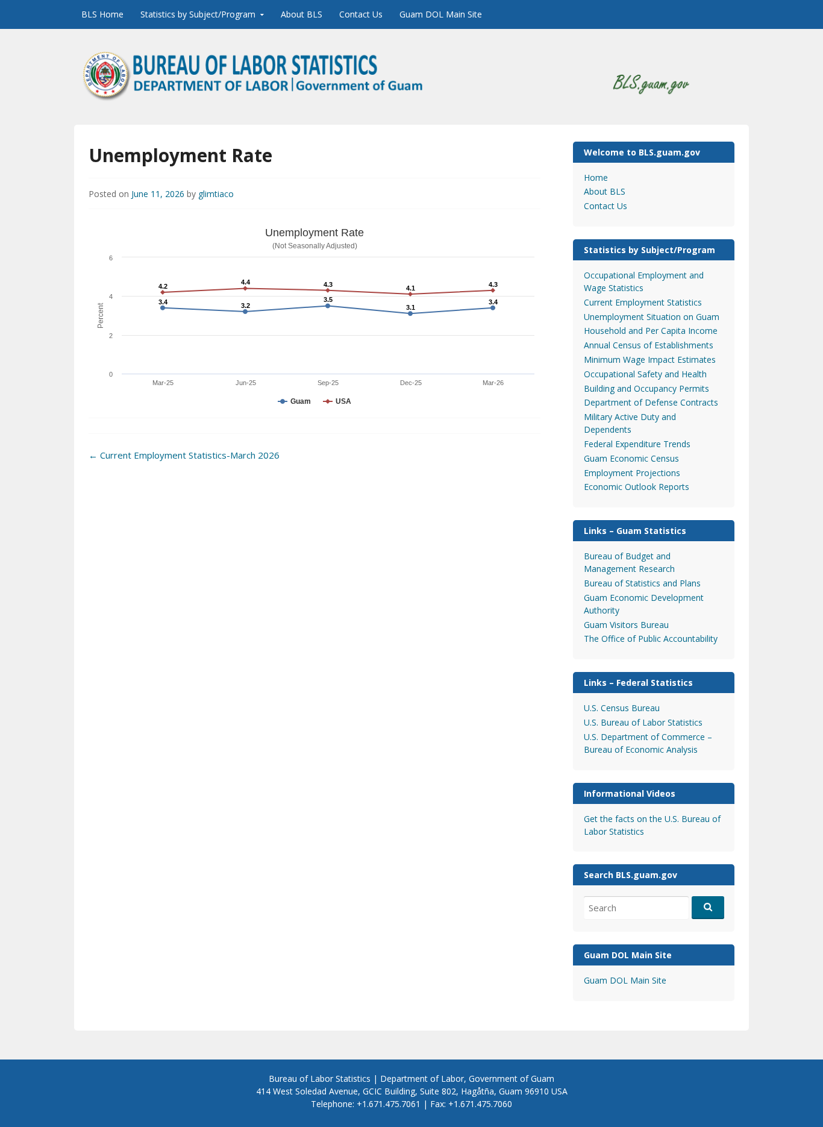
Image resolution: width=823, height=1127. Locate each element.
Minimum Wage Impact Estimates (650, 359)
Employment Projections (632, 473)
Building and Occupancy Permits (646, 388)
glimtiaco (216, 193)
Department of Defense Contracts (651, 402)
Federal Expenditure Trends (637, 444)
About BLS (301, 14)
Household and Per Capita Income (651, 330)
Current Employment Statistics (643, 302)
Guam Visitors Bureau (626, 624)
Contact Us (361, 14)
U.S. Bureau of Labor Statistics (643, 722)
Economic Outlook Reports (636, 486)
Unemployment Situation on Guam (651, 316)
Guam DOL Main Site (440, 14)
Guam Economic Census (631, 458)
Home (596, 177)
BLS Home (102, 14)
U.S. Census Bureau (622, 708)
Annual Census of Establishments (648, 345)
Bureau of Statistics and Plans (642, 583)
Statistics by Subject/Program (197, 14)
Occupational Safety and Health (645, 374)
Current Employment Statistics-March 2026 (184, 455)
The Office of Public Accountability (651, 638)
